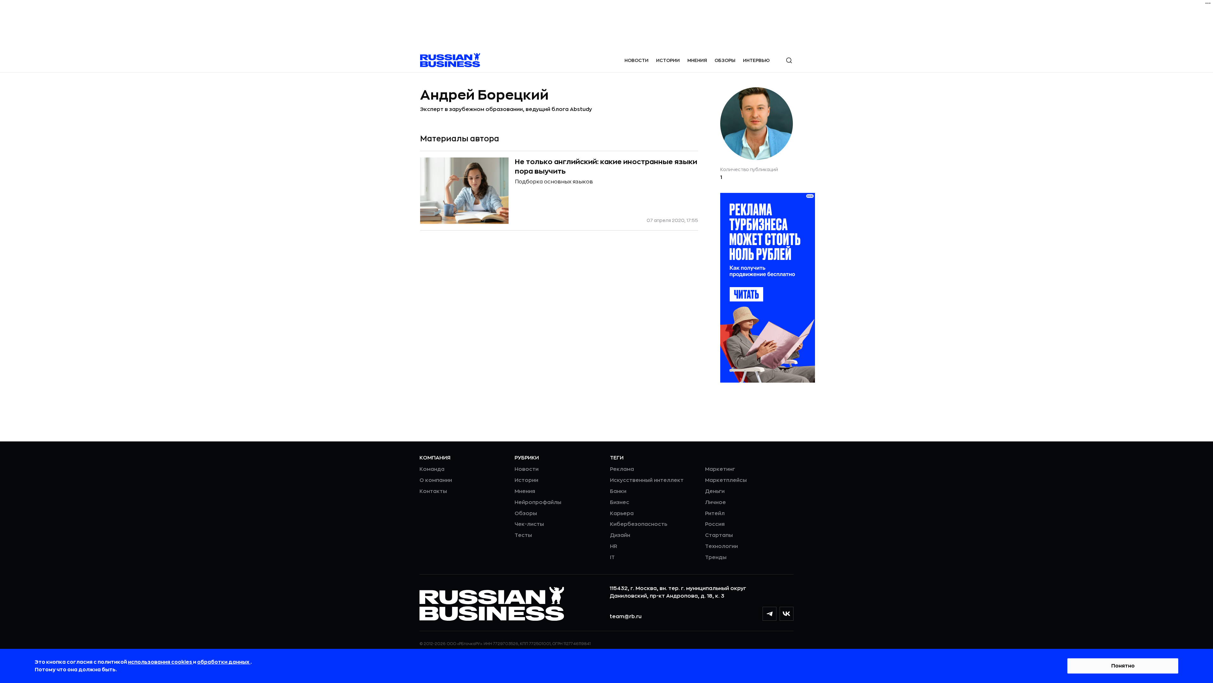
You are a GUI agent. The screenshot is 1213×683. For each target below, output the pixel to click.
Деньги (715, 491)
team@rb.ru (626, 616)
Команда (431, 469)
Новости (637, 60)
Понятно (1123, 665)
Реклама (622, 469)
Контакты (433, 491)
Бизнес (619, 502)
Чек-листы (529, 524)
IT (612, 557)
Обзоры (725, 60)
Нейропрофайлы (538, 502)
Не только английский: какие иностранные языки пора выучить (606, 166)
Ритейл (715, 513)
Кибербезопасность (638, 524)
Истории (668, 60)
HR (613, 546)
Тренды (716, 557)
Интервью (756, 60)
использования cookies (160, 662)
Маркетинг (720, 469)
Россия (715, 524)
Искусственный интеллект (647, 480)
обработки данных (223, 662)
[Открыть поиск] (789, 60)
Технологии (721, 546)
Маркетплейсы (726, 480)
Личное (715, 502)
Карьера (622, 513)
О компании (435, 480)
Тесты (523, 535)
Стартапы (719, 535)
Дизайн (620, 535)
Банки (618, 491)
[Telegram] (769, 614)
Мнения (697, 60)
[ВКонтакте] (787, 614)
